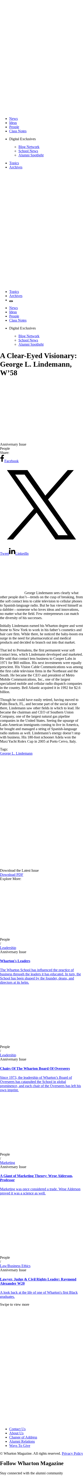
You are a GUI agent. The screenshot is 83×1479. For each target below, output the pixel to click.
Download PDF (11, 875)
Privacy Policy (72, 1453)
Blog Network (28, 147)
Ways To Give (19, 1446)
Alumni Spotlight (31, 155)
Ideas (13, 123)
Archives (15, 167)
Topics (14, 163)
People (14, 127)
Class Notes (18, 131)
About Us (16, 1433)
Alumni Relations (22, 1441)
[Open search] (11, 301)
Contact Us (17, 1429)
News (13, 119)
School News (28, 151)
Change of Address (23, 1437)
